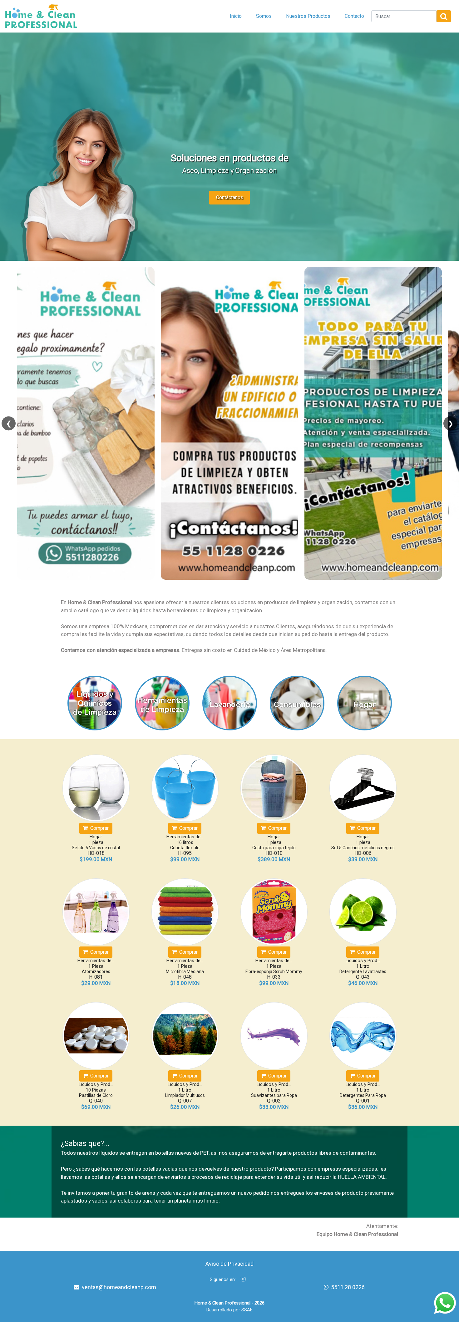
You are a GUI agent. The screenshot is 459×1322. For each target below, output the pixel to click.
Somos (264, 16)
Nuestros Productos (308, 16)
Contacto (354, 16)
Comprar (98, 828)
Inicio (236, 16)
